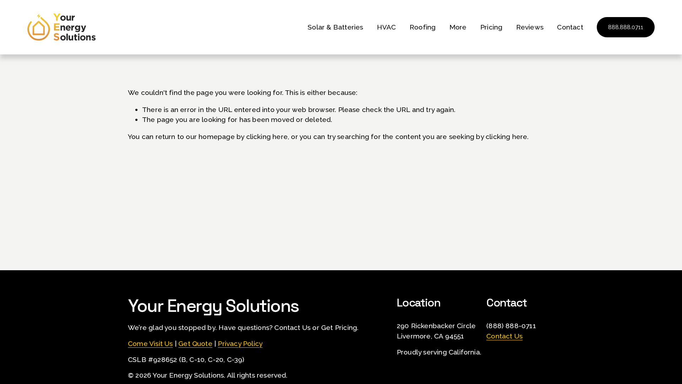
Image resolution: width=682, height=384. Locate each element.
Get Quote (195, 343)
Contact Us (504, 336)
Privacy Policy (240, 343)
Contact (570, 27)
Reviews (529, 27)
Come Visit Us (150, 343)
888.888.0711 (625, 27)
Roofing (422, 27)
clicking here (267, 136)
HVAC (386, 27)
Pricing (491, 27)
